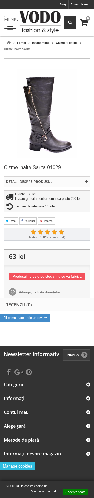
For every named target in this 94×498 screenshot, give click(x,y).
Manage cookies (17, 466)
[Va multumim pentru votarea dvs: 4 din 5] (54, 232)
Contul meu (16, 412)
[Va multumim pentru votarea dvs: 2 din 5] (40, 232)
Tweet (12, 220)
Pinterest (47, 220)
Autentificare (79, 4)
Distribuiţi (29, 220)
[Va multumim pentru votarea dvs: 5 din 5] (61, 232)
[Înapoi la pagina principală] (8, 43)
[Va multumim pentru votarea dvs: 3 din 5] (47, 232)
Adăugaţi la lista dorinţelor (39, 292)
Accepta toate (75, 492)
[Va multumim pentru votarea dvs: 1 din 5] (33, 232)
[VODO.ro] (40, 22)
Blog (63, 4)
